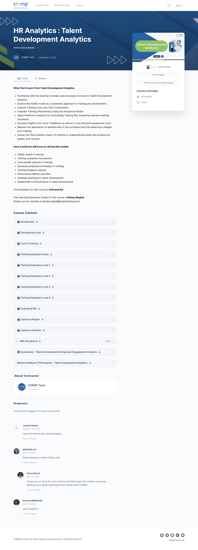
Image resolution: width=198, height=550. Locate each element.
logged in (33, 410)
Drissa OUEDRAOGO (32, 500)
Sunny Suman (33, 473)
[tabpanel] (65, 142)
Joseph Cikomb (30, 425)
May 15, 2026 (29, 504)
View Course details (24, 47)
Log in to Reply (29, 438)
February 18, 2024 (31, 429)
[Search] (169, 5)
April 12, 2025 (29, 452)
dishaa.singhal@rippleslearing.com (61, 201)
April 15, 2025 (33, 476)
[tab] (22, 78)
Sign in (179, 5)
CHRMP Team (36, 385)
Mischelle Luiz (30, 449)
